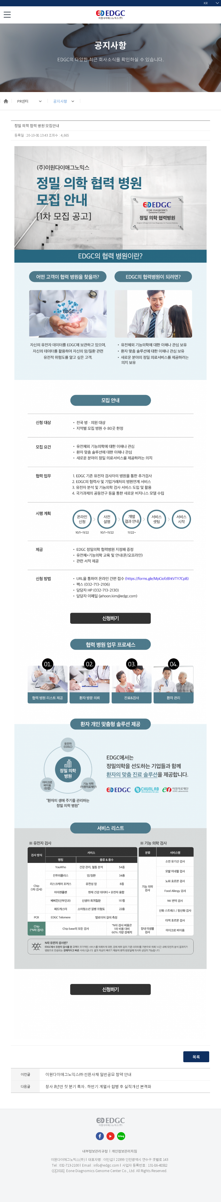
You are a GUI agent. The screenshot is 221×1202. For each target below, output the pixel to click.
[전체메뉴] (7, 15)
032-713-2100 (69, 1165)
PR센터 (22, 101)
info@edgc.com (106, 1165)
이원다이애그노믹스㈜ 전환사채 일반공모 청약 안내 (88, 1074)
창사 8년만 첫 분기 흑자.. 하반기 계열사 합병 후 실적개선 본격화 (98, 1086)
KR (205, 3)
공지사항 (60, 101)
